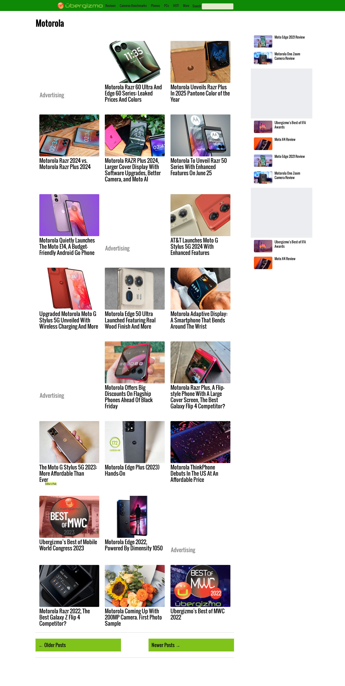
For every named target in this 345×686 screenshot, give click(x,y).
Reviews (110, 5)
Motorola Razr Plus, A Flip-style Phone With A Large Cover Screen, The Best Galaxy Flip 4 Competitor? (198, 396)
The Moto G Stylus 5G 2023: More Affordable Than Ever (68, 473)
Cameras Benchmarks (133, 5)
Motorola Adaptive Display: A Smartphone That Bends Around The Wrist (199, 320)
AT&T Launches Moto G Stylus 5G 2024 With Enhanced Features (194, 246)
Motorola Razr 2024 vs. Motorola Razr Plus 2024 (65, 163)
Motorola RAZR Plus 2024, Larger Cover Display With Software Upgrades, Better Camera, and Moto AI (133, 169)
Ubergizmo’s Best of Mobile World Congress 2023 (68, 545)
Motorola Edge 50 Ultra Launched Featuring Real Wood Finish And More (130, 320)
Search (196, 6)
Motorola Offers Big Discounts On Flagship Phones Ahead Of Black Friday (129, 396)
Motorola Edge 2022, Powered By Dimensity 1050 (134, 545)
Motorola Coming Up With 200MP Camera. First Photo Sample (133, 617)
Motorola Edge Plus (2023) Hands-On (132, 470)
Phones (155, 5)
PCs (166, 5)
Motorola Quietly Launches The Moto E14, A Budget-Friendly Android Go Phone (67, 246)
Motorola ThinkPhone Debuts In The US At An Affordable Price (194, 473)
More (186, 5)
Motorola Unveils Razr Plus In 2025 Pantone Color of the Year (200, 93)
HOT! (176, 5)
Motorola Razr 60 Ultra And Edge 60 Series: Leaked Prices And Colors (133, 93)
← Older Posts (52, 644)
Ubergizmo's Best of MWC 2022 (198, 614)
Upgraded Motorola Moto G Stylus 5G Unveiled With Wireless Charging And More (68, 320)
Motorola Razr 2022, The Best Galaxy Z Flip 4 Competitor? (64, 617)
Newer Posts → (166, 644)
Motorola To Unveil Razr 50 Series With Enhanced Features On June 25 (199, 166)
